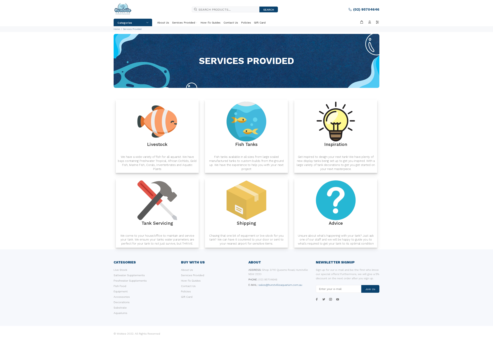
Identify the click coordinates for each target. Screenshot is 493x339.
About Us (187, 269)
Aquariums (120, 313)
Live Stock (120, 269)
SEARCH (268, 9)
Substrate (120, 307)
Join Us (370, 289)
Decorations (122, 302)
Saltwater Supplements (129, 275)
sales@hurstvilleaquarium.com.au (280, 284)
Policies (186, 291)
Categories (124, 22)
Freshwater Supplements (130, 280)
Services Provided (192, 275)
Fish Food (120, 286)
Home (117, 29)
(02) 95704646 (366, 9)
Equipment (121, 291)
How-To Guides (191, 280)
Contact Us (188, 286)
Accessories (122, 296)
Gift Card (186, 296)
